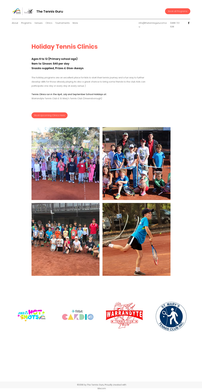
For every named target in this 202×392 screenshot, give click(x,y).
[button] (65, 163)
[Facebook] (188, 22)
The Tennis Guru (49, 11)
